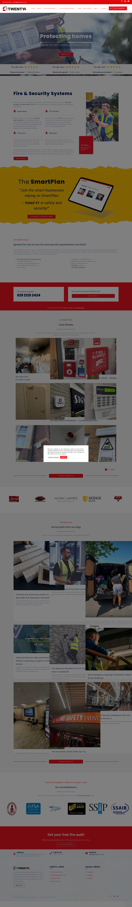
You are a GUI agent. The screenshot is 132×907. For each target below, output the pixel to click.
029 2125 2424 (7, 2)
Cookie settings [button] (53, 457)
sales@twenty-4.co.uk (19, 2)
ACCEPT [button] (63, 457)
